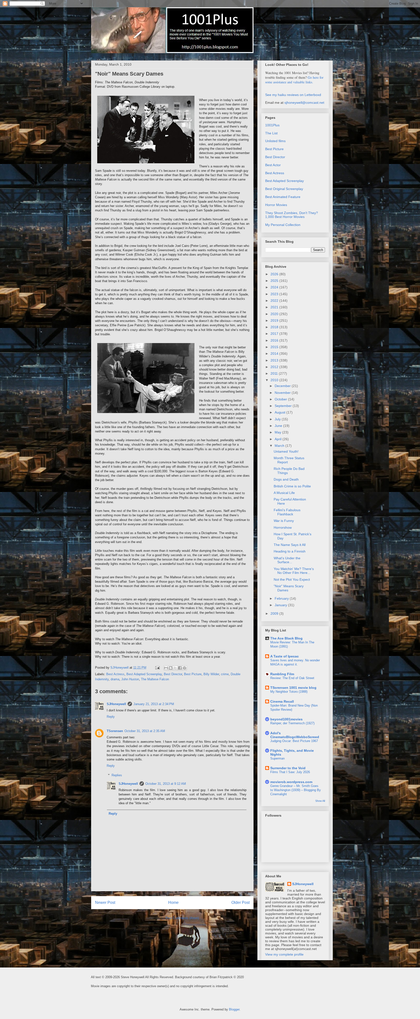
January (281, 605)
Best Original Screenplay (284, 189)
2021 (275, 307)
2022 (275, 300)
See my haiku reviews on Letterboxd (293, 95)
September (284, 406)
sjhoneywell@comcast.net (304, 102)
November (283, 393)
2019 (275, 320)
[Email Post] (157, 667)
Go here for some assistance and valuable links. (294, 79)
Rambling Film (282, 674)
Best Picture (192, 674)
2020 (275, 314)
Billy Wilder (211, 674)
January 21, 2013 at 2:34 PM (153, 704)
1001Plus (272, 125)
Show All (320, 800)
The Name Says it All (290, 545)
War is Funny (284, 521)
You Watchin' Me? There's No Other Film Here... (294, 571)
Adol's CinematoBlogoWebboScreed (294, 735)
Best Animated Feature (282, 197)
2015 (275, 347)
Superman (277, 758)
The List (271, 133)
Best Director (173, 674)
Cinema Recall (282, 701)
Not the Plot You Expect (292, 579)
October (281, 399)
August (280, 412)
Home (173, 902)
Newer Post (105, 902)
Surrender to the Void (288, 768)
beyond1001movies (286, 719)
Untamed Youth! (286, 451)
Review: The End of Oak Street (292, 678)
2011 (275, 373)
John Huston (130, 679)
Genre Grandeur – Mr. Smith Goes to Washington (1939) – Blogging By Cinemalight (295, 790)
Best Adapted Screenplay (144, 674)
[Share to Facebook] (179, 667)
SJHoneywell (116, 704)
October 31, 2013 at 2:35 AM (144, 731)
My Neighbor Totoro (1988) (288, 691)
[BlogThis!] (170, 667)
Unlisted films (275, 141)
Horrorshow (283, 527)
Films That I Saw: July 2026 (290, 772)
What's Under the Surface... (287, 560)
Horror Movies (276, 205)
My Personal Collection (282, 225)
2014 (275, 353)
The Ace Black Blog (286, 638)
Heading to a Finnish (290, 551)
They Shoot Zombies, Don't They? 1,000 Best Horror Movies (291, 215)
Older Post (240, 902)
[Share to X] (175, 667)
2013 (275, 360)
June (279, 426)
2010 (275, 380)
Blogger (234, 1009)
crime (225, 674)
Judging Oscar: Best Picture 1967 (294, 741)
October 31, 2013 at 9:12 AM (165, 784)
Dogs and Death (286, 479)
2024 (275, 287)
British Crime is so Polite (292, 486)
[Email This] (166, 667)
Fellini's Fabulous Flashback (287, 512)
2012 (275, 367)
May (278, 432)
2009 (275, 613)
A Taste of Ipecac (284, 656)
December (283, 386)
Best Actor (273, 165)
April (278, 439)
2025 (275, 281)
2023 (275, 294)
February (282, 598)
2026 (275, 274)
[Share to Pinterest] (184, 667)
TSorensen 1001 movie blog (293, 688)
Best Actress (115, 674)
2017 (275, 334)
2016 (275, 340)
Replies (117, 775)
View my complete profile (284, 954)
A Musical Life (284, 493)
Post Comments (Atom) (182, 918)
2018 (275, 327)
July (278, 419)
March (280, 446)
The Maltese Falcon (155, 679)
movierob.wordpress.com (291, 782)
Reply (111, 716)
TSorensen (115, 731)
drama (115, 679)
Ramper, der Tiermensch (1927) (292, 723)
